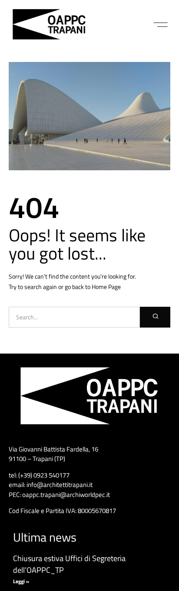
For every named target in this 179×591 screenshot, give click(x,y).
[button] (160, 24)
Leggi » (21, 581)
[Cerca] (155, 317)
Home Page (106, 286)
